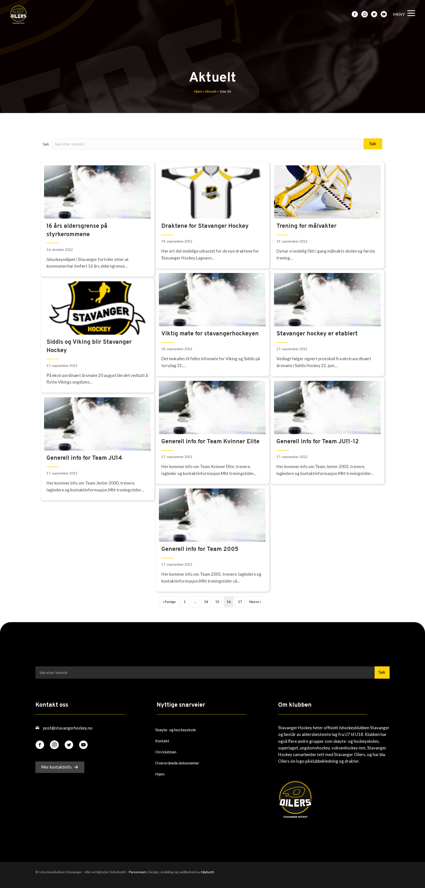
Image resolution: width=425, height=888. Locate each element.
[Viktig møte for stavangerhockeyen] (212, 323)
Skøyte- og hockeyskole (175, 729)
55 (217, 602)
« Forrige (169, 602)
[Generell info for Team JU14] (97, 447)
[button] (403, 14)
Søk (46, 144)
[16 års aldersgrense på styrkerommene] (97, 219)
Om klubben (165, 751)
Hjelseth (207, 872)
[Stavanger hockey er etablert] (327, 323)
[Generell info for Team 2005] (212, 538)
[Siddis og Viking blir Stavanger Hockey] (97, 335)
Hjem (198, 91)
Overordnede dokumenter (177, 762)
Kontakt (162, 740)
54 (206, 602)
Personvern (138, 872)
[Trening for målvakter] (327, 215)
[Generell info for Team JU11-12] (327, 430)
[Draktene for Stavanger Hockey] (212, 215)
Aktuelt (211, 91)
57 (240, 602)
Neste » (255, 602)
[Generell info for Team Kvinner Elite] (212, 430)
